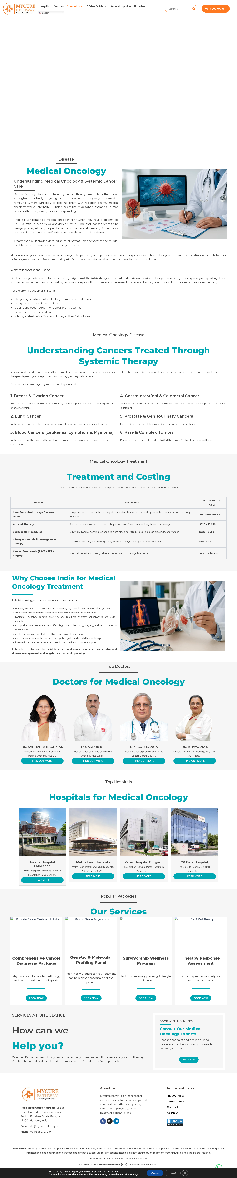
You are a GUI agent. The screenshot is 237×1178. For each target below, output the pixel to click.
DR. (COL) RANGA (144, 747)
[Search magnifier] (194, 8)
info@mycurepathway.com (45, 1126)
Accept (154, 1172)
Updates (139, 6)
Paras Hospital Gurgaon (143, 862)
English (45, 12)
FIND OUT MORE (42, 760)
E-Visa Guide (95, 6)
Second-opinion (120, 6)
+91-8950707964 (41, 1131)
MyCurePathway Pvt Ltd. (111, 1158)
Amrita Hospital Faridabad (42, 864)
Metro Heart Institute (93, 862)
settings (134, 1174)
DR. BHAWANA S (194, 747)
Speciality (73, 6)
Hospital (45, 6)
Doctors (59, 6)
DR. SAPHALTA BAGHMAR (42, 747)
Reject (172, 1172)
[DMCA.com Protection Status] (175, 1122)
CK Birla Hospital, (195, 862)
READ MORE (42, 880)
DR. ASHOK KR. (93, 747)
